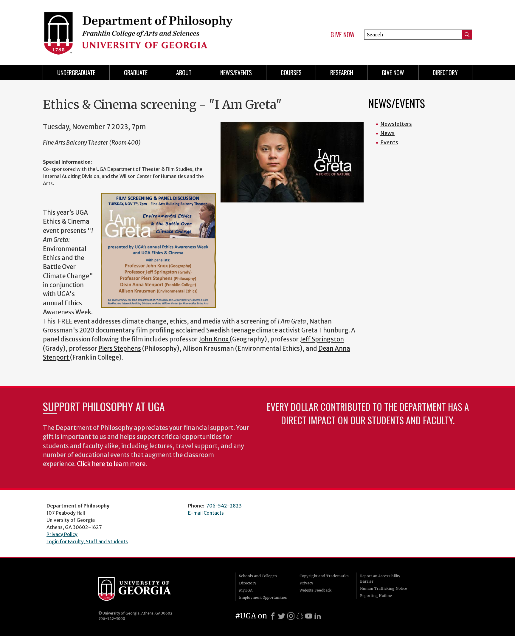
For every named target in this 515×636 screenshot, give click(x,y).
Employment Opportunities (263, 597)
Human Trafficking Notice (383, 588)
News (387, 133)
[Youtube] (308, 616)
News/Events (236, 72)
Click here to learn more (111, 464)
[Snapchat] (299, 616)
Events (389, 142)
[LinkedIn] (317, 616)
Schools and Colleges (258, 576)
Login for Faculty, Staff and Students (87, 541)
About (184, 72)
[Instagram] (290, 616)
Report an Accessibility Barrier (380, 579)
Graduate (136, 72)
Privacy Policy (61, 534)
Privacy (306, 583)
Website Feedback (315, 590)
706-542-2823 (224, 506)
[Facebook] (272, 616)
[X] (281, 616)
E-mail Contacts (206, 513)
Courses (291, 72)
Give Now (343, 34)
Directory (445, 72)
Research (341, 72)
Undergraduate (76, 72)
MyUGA (245, 590)
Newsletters (396, 123)
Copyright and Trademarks (324, 576)
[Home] (147, 30)
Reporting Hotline (376, 595)
